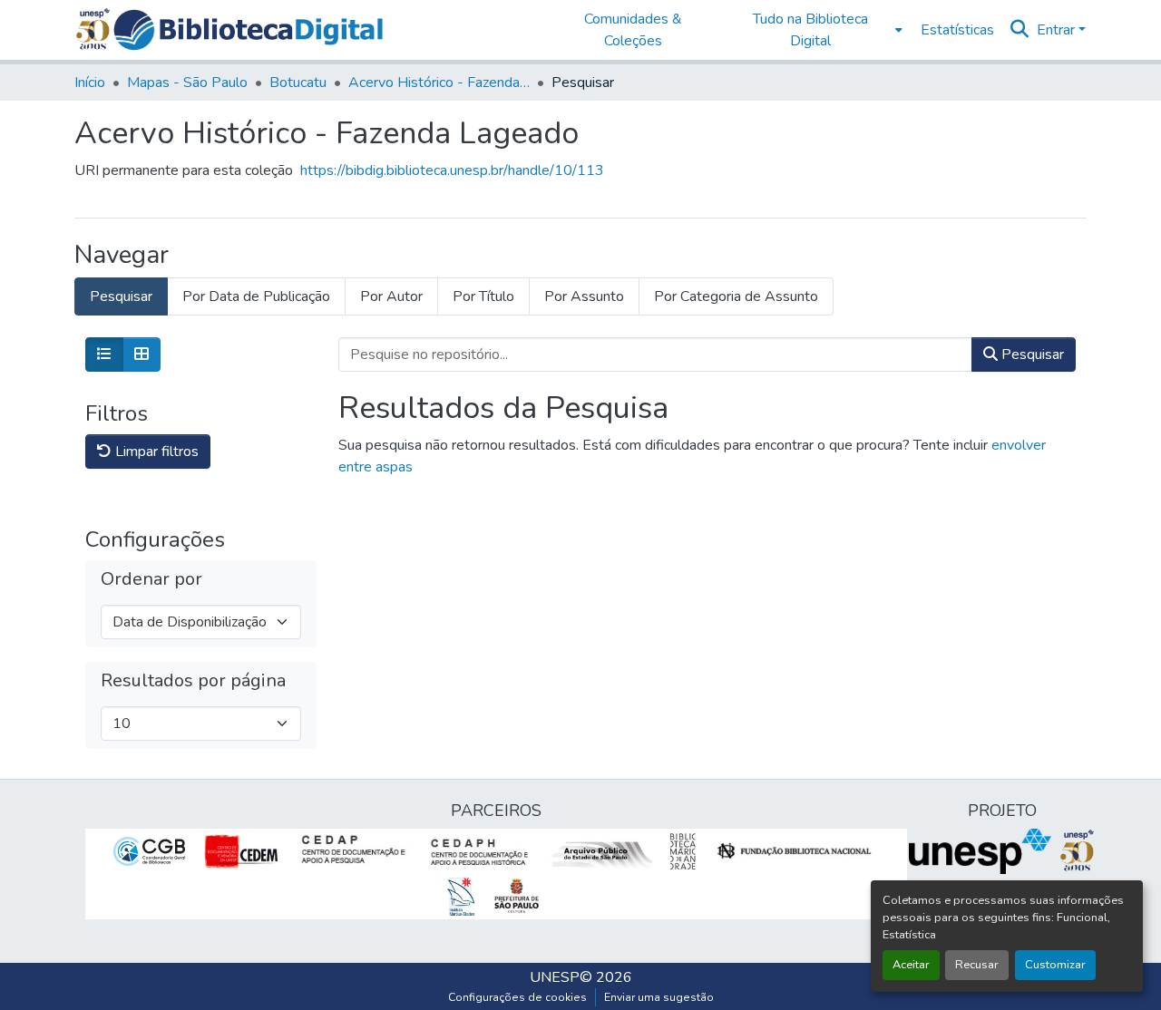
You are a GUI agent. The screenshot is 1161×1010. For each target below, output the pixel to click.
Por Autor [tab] (391, 296)
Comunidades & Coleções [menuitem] (633, 30)
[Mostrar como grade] (141, 354)
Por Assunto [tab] (584, 296)
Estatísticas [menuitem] (957, 30)
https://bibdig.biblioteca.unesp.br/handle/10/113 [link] (452, 170)
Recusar (977, 965)
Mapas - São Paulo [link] (187, 82)
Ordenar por (151, 579)
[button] (248, 30)
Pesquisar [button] (1031, 354)
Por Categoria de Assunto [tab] (736, 296)
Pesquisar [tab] (121, 296)
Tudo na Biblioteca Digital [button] (810, 30)
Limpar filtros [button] (155, 451)
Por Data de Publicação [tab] (256, 296)
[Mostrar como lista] (104, 354)
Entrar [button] (1057, 30)
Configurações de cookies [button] (517, 997)
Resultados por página (193, 681)
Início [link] (89, 82)
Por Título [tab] (483, 296)
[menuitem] (815, 30)
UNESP (555, 977)
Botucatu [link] (298, 82)
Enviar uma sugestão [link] (659, 997)
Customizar (1055, 965)
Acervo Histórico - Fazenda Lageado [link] (439, 82)
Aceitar (911, 965)
